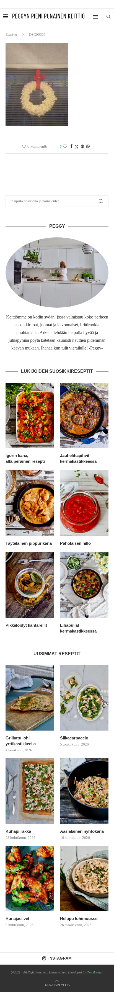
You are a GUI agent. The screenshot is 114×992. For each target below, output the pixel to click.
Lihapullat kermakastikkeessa (78, 628)
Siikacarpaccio (74, 738)
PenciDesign (95, 972)
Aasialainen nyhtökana (82, 831)
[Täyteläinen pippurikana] (30, 503)
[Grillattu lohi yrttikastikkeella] (30, 698)
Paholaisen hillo (75, 543)
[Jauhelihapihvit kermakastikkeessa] (84, 415)
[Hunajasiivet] (30, 878)
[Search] (108, 17)
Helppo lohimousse (78, 918)
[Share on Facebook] (71, 146)
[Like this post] (65, 146)
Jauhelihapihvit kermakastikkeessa (78, 458)
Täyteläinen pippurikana (29, 543)
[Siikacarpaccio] (84, 698)
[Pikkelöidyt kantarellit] (30, 585)
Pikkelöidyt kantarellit (26, 625)
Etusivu (11, 34)
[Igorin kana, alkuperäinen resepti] (30, 415)
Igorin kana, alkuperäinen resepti (25, 458)
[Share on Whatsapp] (88, 146)
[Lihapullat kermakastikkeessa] (84, 585)
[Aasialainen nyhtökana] (84, 791)
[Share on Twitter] (77, 146)
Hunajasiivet (17, 918)
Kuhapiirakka (18, 831)
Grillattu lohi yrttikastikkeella (21, 741)
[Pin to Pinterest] (82, 146)
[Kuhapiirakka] (30, 791)
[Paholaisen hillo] (84, 503)
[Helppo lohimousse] (84, 878)
